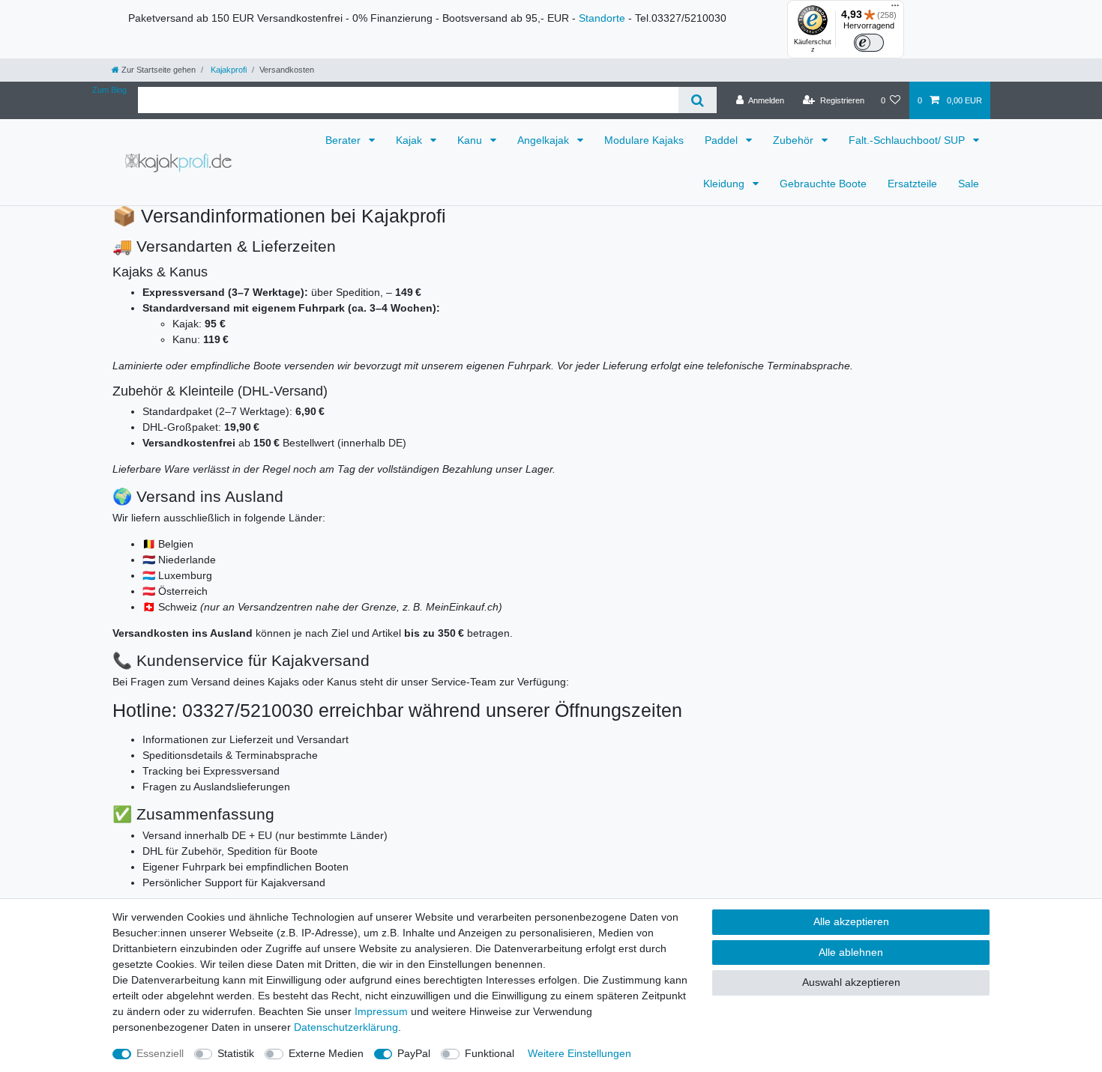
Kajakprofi (227, 69)
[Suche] (697, 100)
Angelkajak (544, 140)
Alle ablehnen (851, 952)
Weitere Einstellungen (579, 1053)
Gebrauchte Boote (823, 184)
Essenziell (160, 1053)
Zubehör (794, 140)
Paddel (723, 140)
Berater (344, 140)
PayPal (413, 1053)
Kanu (471, 140)
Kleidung (725, 184)
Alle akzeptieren (851, 921)
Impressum (381, 1011)
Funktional (489, 1053)
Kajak (410, 140)
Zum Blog (109, 89)
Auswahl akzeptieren (851, 982)
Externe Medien (326, 1053)
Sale (968, 184)
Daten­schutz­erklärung (346, 1027)
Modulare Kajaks (644, 140)
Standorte (602, 18)
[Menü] (895, 9)
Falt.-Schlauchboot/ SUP (908, 140)
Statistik (235, 1053)
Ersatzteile (912, 184)
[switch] (869, 43)
